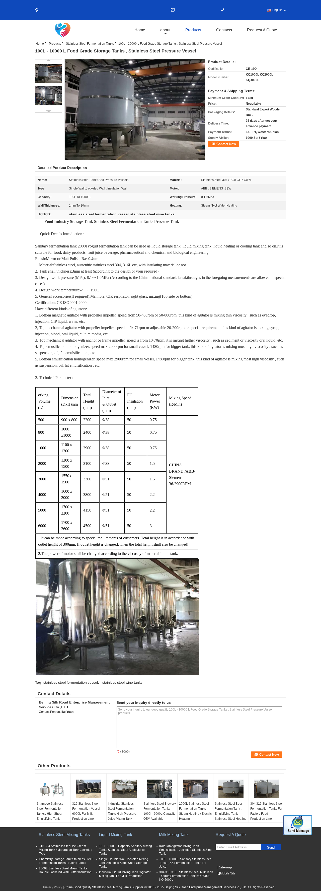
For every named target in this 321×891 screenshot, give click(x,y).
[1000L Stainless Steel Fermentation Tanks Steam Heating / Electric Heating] (195, 788)
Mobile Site (227, 873)
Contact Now (226, 144)
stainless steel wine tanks (122, 682)
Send (271, 847)
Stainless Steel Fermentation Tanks (90, 43)
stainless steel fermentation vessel (70, 682)
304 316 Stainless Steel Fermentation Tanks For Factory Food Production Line (266, 811)
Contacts (224, 30)
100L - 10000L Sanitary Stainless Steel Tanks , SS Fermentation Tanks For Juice (185, 862)
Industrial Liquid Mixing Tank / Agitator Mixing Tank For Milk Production (124, 874)
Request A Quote (262, 30)
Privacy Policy (52, 887)
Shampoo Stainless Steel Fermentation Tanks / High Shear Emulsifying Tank (50, 811)
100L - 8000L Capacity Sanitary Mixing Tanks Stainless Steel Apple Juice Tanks (125, 849)
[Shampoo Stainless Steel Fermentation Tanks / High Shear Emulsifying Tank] (52, 788)
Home (139, 30)
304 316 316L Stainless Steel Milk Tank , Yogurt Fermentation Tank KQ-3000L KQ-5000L (186, 875)
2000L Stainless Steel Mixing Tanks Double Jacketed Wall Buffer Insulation (65, 870)
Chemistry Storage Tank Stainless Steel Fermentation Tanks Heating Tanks (66, 861)
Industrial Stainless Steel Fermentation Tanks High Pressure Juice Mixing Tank (122, 811)
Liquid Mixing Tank (115, 835)
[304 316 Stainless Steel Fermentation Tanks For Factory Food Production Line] (266, 788)
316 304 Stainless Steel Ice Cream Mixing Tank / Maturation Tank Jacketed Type (65, 849)
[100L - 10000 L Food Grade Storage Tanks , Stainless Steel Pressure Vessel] (135, 109)
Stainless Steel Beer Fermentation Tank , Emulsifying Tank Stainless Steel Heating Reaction (231, 813)
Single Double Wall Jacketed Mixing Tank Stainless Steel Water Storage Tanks (123, 862)
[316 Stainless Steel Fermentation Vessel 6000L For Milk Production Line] (88, 788)
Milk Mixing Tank (174, 835)
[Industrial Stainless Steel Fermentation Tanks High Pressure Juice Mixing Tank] (124, 788)
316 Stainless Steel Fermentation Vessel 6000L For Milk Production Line (86, 811)
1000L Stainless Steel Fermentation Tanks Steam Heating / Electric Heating (195, 811)
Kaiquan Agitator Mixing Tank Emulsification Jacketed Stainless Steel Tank (185, 849)
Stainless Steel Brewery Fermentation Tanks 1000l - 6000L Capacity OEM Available (159, 811)
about (165, 30)
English (277, 10)
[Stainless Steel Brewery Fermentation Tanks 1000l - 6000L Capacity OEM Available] (159, 788)
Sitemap (225, 867)
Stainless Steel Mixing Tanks (64, 835)
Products (193, 30)
